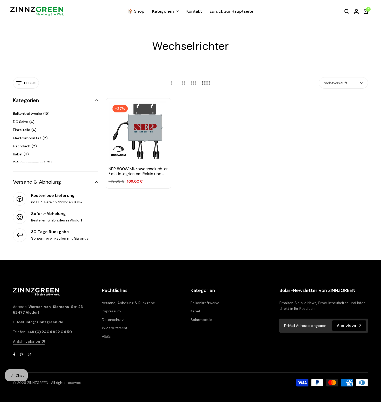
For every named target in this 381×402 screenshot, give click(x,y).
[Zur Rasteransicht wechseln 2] (183, 82)
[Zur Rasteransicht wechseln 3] (193, 82)
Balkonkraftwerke (31, 113)
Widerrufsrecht (115, 328)
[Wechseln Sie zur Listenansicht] (173, 82)
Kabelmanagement (32, 162)
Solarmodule (201, 319)
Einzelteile (25, 129)
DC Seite (23, 121)
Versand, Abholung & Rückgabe (128, 302)
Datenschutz (113, 319)
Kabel (21, 154)
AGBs (106, 336)
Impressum (111, 311)
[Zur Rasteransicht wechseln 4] (206, 82)
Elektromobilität (30, 138)
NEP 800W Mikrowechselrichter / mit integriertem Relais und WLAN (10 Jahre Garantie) (138, 171)
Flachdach (25, 146)
